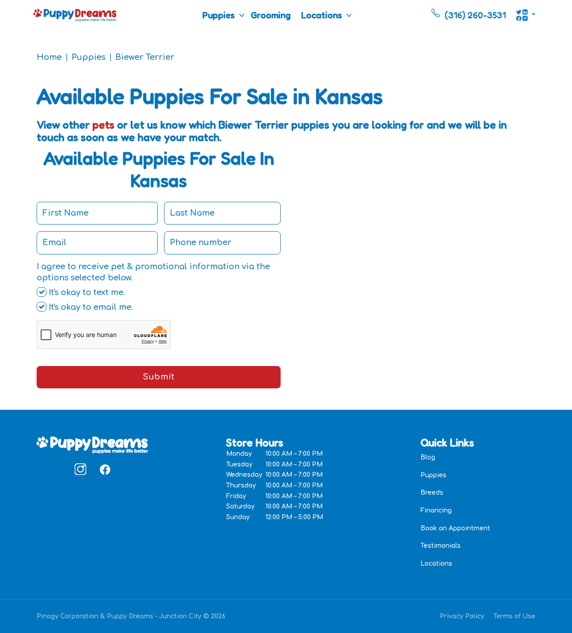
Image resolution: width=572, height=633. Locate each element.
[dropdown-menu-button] (241, 15)
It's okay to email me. (89, 307)
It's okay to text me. (85, 292)
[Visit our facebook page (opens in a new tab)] (104, 469)
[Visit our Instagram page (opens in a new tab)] (80, 469)
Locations (321, 15)
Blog (428, 457)
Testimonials (441, 545)
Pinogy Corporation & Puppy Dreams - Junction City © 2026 (131, 616)
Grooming (270, 15)
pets (103, 124)
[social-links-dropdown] (525, 15)
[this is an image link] (92, 444)
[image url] (75, 14)
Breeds (432, 492)
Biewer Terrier (144, 57)
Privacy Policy (462, 616)
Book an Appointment (455, 528)
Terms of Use (514, 616)
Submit (158, 376)
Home (49, 57)
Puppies (218, 15)
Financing (436, 510)
